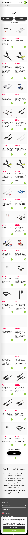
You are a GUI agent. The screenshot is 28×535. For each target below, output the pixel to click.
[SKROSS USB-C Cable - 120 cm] (7, 217)
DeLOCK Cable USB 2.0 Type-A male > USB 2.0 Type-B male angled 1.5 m (7, 306)
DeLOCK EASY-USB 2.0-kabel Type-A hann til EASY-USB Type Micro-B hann (20, 229)
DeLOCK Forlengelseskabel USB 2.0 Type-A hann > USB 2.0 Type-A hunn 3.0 (20, 280)
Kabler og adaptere (16, 9)
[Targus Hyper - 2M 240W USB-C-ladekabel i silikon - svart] (7, 428)
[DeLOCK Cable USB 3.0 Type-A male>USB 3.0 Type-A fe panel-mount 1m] (20, 192)
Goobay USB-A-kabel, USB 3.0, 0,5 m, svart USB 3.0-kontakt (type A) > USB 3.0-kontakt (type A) (20, 307)
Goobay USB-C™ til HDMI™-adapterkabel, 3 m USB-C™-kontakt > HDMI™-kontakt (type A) (20, 362)
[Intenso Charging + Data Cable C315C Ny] (20, 30)
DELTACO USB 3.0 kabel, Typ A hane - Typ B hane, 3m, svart (7, 389)
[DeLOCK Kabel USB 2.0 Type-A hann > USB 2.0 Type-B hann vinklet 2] (20, 428)
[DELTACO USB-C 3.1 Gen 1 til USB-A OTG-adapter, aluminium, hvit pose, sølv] (7, 87)
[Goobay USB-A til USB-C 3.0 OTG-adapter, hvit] (7, 321)
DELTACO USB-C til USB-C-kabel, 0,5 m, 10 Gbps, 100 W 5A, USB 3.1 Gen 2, (7, 203)
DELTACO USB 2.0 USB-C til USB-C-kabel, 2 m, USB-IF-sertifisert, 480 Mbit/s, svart (7, 415)
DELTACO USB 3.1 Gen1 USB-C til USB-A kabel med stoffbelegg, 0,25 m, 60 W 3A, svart (7, 150)
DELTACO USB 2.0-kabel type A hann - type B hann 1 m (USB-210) (7, 255)
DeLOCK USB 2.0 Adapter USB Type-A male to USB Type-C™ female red (20, 255)
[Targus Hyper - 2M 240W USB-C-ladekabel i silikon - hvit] (7, 268)
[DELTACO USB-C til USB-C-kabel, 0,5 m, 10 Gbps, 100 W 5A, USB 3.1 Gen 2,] (7, 192)
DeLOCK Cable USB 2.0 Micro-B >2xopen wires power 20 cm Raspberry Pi (7, 42)
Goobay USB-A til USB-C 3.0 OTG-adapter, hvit (7, 332)
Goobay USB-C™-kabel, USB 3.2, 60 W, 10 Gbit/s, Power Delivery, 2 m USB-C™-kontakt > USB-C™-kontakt (20, 334)
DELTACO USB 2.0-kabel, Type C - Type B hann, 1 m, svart (20, 124)
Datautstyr (10, 9)
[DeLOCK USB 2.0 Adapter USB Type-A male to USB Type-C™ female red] (20, 243)
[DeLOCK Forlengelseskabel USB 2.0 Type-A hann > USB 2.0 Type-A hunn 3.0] (20, 268)
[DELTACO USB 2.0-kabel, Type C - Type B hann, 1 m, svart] (20, 112)
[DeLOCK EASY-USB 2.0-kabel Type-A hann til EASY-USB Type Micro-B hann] (20, 217)
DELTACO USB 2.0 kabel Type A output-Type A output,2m (20, 414)
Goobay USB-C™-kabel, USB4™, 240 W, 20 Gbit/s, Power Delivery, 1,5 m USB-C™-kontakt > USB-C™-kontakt (20, 177)
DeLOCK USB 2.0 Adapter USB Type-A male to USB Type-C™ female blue (20, 99)
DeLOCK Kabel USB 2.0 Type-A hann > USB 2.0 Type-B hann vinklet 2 (20, 440)
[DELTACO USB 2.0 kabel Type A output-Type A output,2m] (20, 403)
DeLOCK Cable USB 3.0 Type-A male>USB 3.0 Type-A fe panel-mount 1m (20, 203)
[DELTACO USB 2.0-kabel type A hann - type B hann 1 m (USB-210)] (7, 243)
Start (6, 9)
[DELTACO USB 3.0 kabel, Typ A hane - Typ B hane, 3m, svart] (7, 377)
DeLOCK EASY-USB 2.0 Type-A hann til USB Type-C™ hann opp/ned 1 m (7, 124)
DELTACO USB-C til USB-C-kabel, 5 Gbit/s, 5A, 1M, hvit (20, 149)
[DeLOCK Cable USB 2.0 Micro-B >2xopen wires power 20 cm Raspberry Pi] (7, 30)
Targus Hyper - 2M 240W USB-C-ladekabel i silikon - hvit (6, 280)
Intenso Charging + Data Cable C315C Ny (20, 41)
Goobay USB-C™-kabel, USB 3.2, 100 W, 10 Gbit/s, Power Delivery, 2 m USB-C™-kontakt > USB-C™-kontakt (20, 69)
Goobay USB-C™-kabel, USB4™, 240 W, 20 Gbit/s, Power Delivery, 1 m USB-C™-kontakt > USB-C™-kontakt (7, 362)
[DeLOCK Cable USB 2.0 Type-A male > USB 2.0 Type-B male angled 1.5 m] (7, 294)
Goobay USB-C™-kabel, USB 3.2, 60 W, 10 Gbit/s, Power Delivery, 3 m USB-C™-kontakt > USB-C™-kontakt (7, 177)
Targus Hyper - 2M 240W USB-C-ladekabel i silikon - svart (6, 440)
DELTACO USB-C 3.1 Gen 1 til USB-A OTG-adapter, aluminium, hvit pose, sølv (7, 99)
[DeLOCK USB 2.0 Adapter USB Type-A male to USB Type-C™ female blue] (20, 87)
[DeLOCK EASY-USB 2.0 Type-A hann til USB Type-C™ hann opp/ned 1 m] (7, 112)
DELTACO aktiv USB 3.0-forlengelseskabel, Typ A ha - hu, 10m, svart (20, 389)
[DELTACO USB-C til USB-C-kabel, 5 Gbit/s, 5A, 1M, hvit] (20, 138)
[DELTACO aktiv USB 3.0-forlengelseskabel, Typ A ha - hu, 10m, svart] (20, 377)
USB (22, 9)
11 (20, 458)
